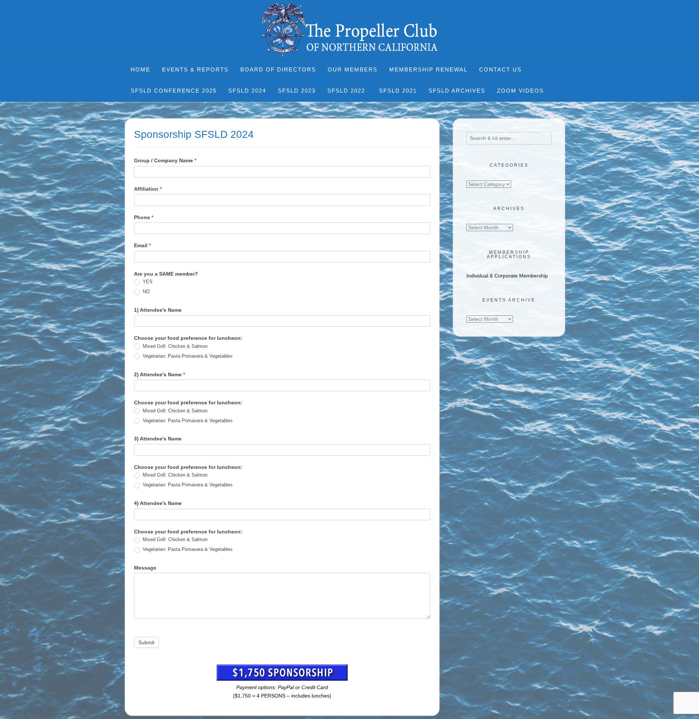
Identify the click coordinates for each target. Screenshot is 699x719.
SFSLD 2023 (297, 91)
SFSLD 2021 (398, 91)
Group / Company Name (165, 160)
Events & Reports (195, 69)
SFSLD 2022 (347, 91)
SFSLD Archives (457, 91)
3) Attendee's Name (158, 439)
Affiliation (148, 189)
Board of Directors (278, 69)
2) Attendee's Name (159, 374)
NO (145, 291)
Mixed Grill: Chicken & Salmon (174, 346)
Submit (146, 642)
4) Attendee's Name (158, 503)
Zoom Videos (520, 91)
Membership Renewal (428, 69)
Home (140, 69)
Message (145, 568)
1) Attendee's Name (158, 310)
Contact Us (500, 69)
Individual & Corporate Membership (507, 276)
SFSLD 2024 (247, 91)
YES (147, 281)
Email (142, 245)
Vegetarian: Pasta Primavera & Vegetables (187, 356)
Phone (143, 217)
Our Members (353, 69)
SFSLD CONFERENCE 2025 (174, 91)
